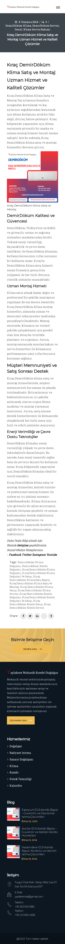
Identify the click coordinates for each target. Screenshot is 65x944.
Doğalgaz (16, 746)
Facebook (15, 554)
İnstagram (39, 554)
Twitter (27, 554)
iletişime (22, 545)
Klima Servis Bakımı (36, 29)
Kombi (14, 772)
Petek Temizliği (21, 779)
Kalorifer (16, 785)
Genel (18, 29)
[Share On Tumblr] (51, 616)
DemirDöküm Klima (18, 25)
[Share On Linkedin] (37, 616)
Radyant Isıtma (20, 753)
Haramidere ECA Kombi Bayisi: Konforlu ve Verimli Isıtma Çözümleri (39, 851)
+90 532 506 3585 (24, 906)
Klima (14, 766)
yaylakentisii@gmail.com (29, 896)
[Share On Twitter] (30, 616)
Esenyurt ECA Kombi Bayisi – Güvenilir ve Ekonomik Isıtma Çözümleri (40, 813)
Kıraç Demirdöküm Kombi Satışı (26, 602)
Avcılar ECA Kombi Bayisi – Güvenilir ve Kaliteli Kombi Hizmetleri (40, 832)
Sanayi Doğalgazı (21, 759)
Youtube (51, 554)
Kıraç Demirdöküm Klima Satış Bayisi (30, 578)
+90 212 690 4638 (25, 915)
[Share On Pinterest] (44, 616)
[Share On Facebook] (23, 616)
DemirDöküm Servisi (45, 25)
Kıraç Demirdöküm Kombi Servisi (30, 606)
